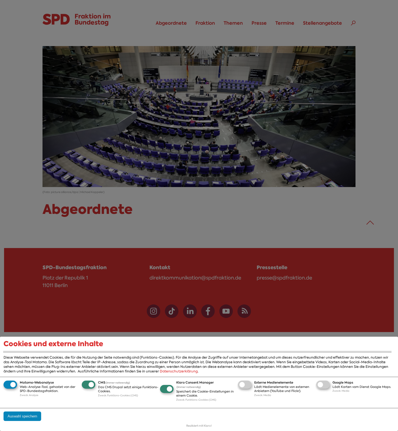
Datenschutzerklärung (179, 371)
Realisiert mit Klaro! (199, 425)
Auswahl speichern (22, 416)
